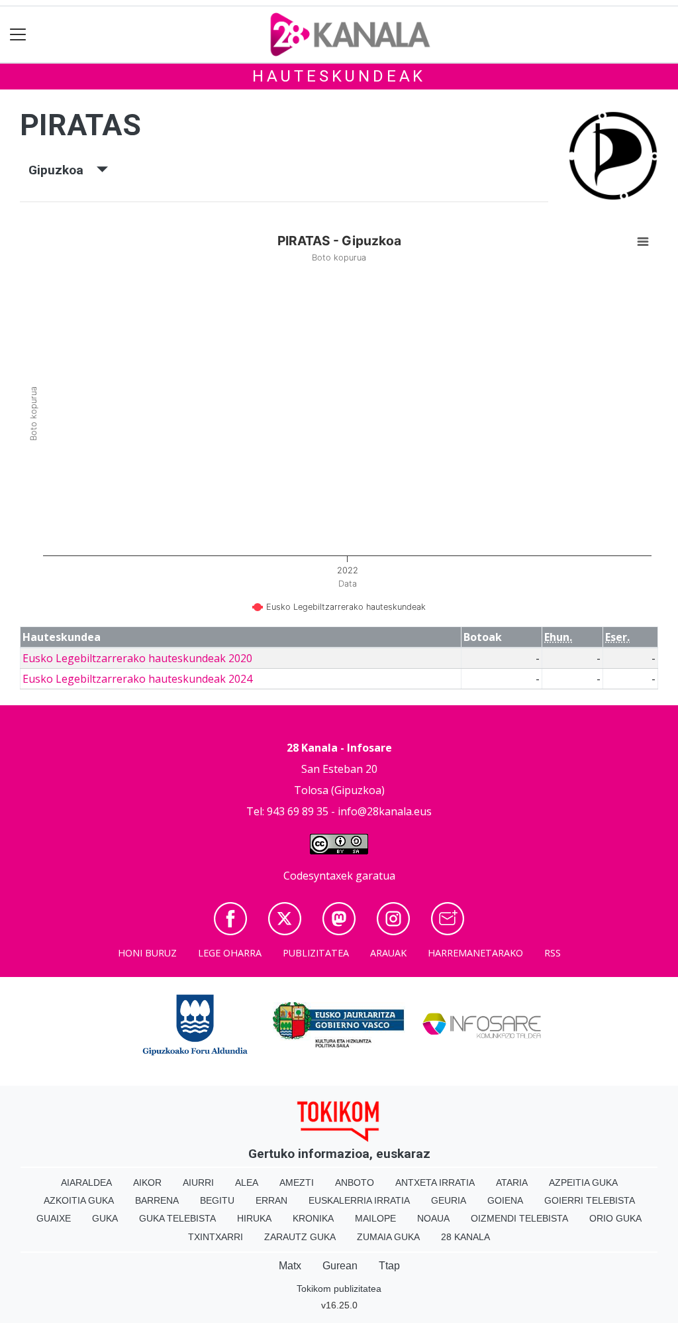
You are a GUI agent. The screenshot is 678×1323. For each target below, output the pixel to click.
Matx (290, 1265)
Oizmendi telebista (519, 1218)
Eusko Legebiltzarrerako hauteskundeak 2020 (137, 658)
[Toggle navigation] (18, 34)
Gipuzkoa (62, 170)
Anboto (354, 1182)
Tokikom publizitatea (339, 1288)
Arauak (388, 953)
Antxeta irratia (435, 1182)
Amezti (296, 1182)
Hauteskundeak (339, 76)
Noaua (433, 1218)
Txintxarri (215, 1237)
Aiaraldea (86, 1182)
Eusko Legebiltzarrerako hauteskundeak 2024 (137, 678)
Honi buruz (147, 953)
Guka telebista (177, 1218)
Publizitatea (316, 953)
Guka (105, 1218)
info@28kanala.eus (385, 811)
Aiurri (198, 1182)
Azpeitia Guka (583, 1182)
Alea (246, 1182)
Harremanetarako (475, 953)
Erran (271, 1200)
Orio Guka (615, 1218)
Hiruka (254, 1218)
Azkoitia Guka (79, 1200)
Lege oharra (230, 953)
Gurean (340, 1265)
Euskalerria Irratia (359, 1200)
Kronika (313, 1218)
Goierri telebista (589, 1200)
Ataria (512, 1182)
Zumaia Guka (388, 1237)
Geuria (448, 1200)
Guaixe (53, 1218)
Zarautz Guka (300, 1237)
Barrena (157, 1200)
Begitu (217, 1200)
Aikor (147, 1182)
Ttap (389, 1265)
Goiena (505, 1200)
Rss (552, 953)
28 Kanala (465, 1237)
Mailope (375, 1218)
